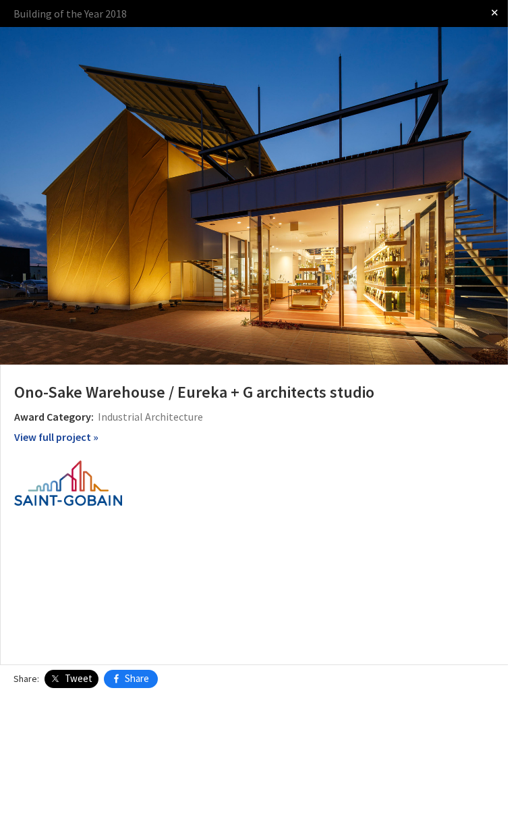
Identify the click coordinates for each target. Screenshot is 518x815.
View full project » (56, 437)
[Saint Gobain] (68, 482)
